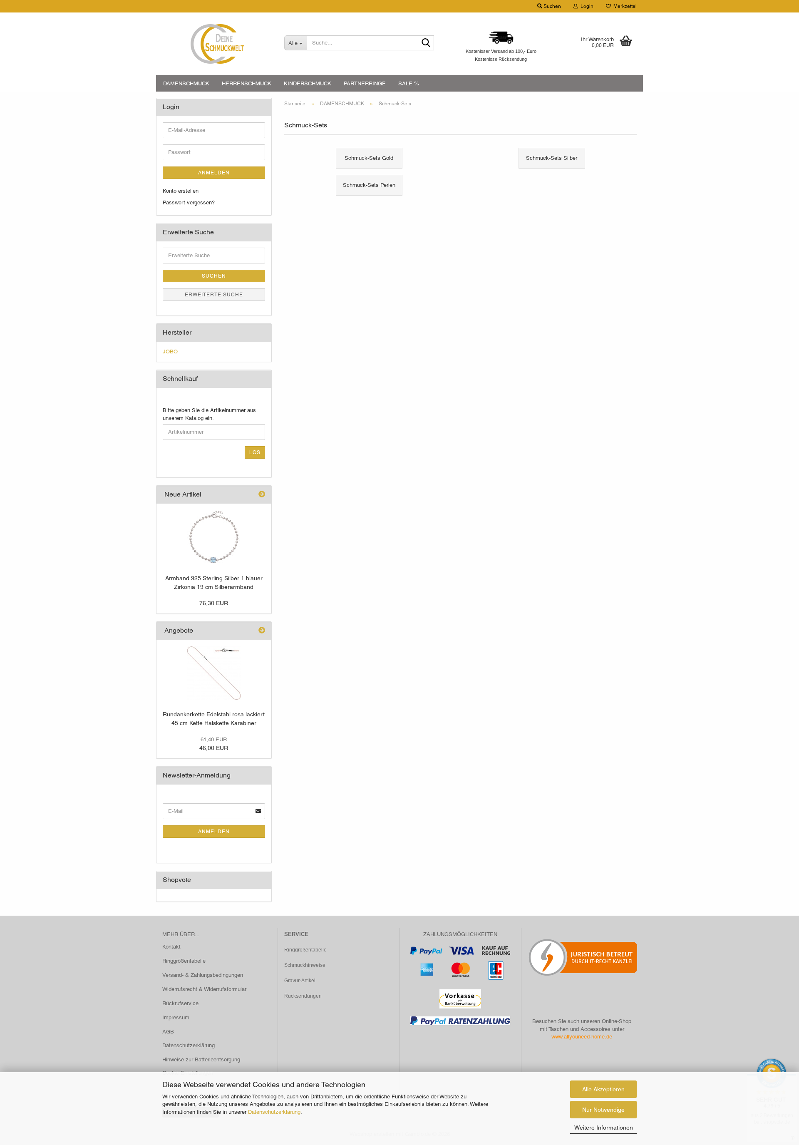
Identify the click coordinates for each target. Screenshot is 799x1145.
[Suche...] (426, 43)
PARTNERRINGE (365, 83)
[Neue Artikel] (261, 494)
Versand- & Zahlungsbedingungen (202, 975)
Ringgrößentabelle (184, 961)
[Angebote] (261, 631)
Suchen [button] (551, 6)
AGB (168, 1031)
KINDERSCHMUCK (307, 83)
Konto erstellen (181, 191)
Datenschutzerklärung (274, 1112)
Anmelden (214, 173)
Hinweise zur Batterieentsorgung (201, 1059)
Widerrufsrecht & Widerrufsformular (204, 989)
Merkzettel (624, 6)
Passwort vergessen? (189, 202)
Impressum (175, 1017)
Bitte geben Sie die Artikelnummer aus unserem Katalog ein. (209, 414)
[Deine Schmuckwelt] (217, 43)
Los (255, 452)
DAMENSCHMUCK (186, 83)
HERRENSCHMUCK (246, 83)
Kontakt (171, 947)
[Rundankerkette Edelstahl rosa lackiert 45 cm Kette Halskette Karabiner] (214, 673)
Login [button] (585, 6)
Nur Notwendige (603, 1109)
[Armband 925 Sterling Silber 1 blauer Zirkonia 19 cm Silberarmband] (214, 537)
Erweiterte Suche (214, 295)
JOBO (170, 351)
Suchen (214, 276)
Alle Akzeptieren (603, 1089)
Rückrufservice (180, 1003)
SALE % (408, 83)
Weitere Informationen (603, 1127)
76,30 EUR (213, 603)
